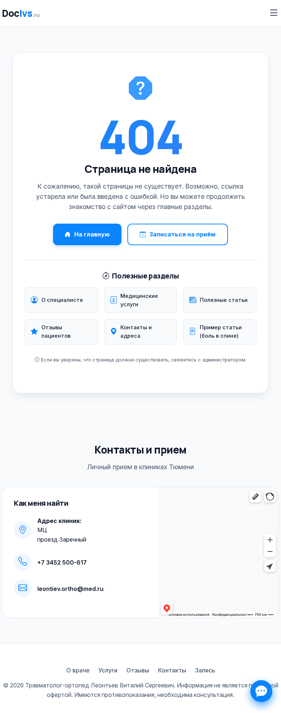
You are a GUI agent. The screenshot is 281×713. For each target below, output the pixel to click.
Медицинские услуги (139, 300)
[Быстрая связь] (261, 691)
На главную (92, 234)
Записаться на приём (182, 234)
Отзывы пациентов (56, 331)
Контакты (172, 670)
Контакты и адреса (136, 331)
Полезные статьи (224, 300)
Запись (205, 670)
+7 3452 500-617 (62, 562)
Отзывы (137, 670)
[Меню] (274, 13)
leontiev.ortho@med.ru (70, 588)
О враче (78, 670)
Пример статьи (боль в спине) (221, 331)
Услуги (107, 670)
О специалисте (62, 300)
